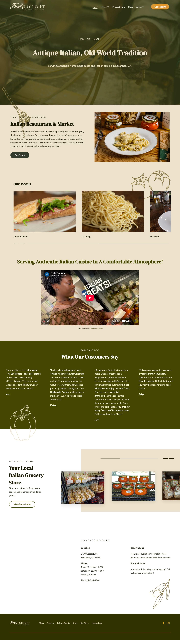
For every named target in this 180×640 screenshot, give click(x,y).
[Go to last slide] (165, 458)
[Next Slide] (21, 244)
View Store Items (22, 504)
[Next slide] (171, 458)
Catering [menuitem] (50, 623)
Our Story (20, 155)
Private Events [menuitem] (63, 623)
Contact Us (160, 6)
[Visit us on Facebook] (163, 623)
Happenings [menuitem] (97, 623)
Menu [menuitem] (41, 623)
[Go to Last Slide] (16, 244)
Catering (86, 236)
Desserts (154, 236)
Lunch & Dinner (20, 236)
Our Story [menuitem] (84, 623)
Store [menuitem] (75, 623)
